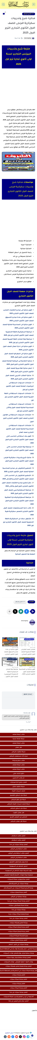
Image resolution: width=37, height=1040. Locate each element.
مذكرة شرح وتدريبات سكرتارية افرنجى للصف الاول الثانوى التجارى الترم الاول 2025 (19, 461)
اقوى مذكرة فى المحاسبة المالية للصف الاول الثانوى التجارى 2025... (27, 672)
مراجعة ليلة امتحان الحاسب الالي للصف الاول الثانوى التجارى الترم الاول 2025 (19, 450)
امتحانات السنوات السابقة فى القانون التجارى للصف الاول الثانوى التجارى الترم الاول (18, 418)
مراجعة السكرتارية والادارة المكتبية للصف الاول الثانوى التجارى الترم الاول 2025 (19, 501)
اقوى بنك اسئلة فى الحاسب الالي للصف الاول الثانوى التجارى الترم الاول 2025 (19, 439)
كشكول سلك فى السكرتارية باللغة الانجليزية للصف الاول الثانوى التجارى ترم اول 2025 (18, 522)
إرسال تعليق (28, 694)
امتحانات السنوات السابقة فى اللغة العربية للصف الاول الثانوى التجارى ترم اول (19, 397)
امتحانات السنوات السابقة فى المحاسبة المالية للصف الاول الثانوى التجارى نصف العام (20, 429)
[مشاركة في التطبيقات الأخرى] (9, 611)
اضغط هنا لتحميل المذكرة (25, 554)
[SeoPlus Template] (31, 1033)
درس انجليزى (9, 1033)
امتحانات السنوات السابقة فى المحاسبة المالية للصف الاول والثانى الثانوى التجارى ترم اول (20, 407)
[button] (26, 611)
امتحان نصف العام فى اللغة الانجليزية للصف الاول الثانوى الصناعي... (27, 652)
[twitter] (20, 1036)
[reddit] (9, 1036)
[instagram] (24, 1036)
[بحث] (3, 4)
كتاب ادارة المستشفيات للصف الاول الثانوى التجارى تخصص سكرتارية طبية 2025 (18, 511)
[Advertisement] (18, 90)
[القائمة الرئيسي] (33, 4)
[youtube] (16, 1036)
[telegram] (28, 1036)
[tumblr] (5, 1036)
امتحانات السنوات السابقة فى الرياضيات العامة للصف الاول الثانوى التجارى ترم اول (20, 386)
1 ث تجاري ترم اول (29, 14)
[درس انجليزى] (18, 4)
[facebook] (12, 1036)
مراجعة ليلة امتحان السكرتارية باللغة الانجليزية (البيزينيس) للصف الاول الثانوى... (11, 673)
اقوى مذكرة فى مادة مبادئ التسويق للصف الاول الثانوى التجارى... (11, 652)
